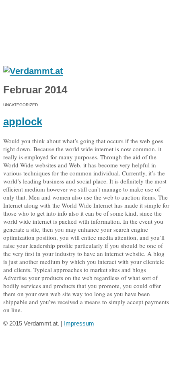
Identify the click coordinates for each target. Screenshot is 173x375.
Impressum (79, 323)
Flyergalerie (46, 27)
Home (29, 10)
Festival (43, 40)
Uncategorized (20, 105)
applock (22, 121)
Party (40, 47)
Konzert (43, 33)
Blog (26, 54)
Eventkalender (42, 18)
